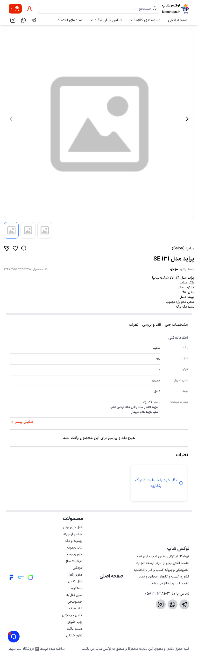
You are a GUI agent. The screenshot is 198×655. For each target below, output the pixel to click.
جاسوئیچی (74, 601)
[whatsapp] (23, 20)
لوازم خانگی (74, 635)
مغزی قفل (75, 574)
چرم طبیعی (74, 622)
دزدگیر (77, 567)
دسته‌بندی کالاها (147, 20)
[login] (29, 9)
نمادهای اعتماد (70, 20)
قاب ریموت (74, 547)
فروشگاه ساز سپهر (21, 649)
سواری (174, 269)
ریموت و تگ (73, 540)
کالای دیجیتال (72, 615)
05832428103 (157, 594)
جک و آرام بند (72, 534)
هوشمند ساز (74, 561)
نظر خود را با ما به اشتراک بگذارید (156, 483)
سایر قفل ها (74, 595)
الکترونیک (75, 608)
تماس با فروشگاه (108, 20)
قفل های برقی (72, 527)
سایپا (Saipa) (183, 248)
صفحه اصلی (177, 20)
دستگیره (76, 588)
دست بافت (74, 628)
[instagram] (13, 20)
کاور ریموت (74, 554)
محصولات (73, 518)
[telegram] (34, 20)
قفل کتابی (75, 581)
